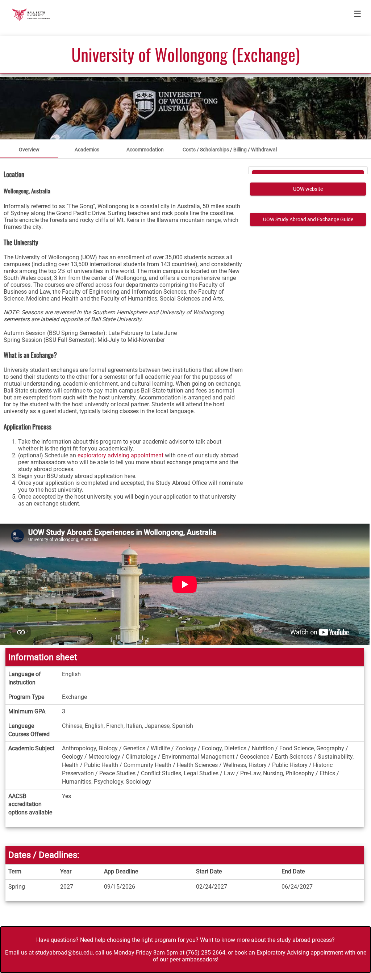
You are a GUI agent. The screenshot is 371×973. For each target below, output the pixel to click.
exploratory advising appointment (120, 455)
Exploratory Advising (283, 952)
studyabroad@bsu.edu (64, 952)
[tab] (29, 149)
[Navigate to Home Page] (30, 14)
